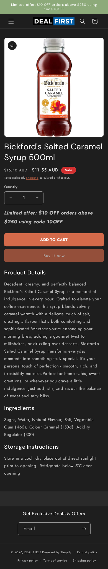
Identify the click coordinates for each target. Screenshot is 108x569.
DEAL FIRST (32, 552)
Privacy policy (27, 560)
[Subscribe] (84, 528)
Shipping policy (84, 560)
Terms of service (55, 560)
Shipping (32, 178)
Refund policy (87, 552)
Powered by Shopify (56, 552)
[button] (11, 21)
